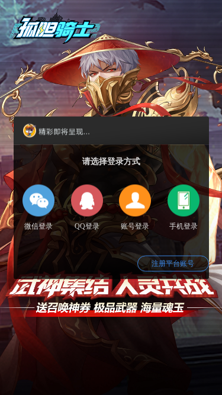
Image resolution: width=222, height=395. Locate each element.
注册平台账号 (173, 263)
